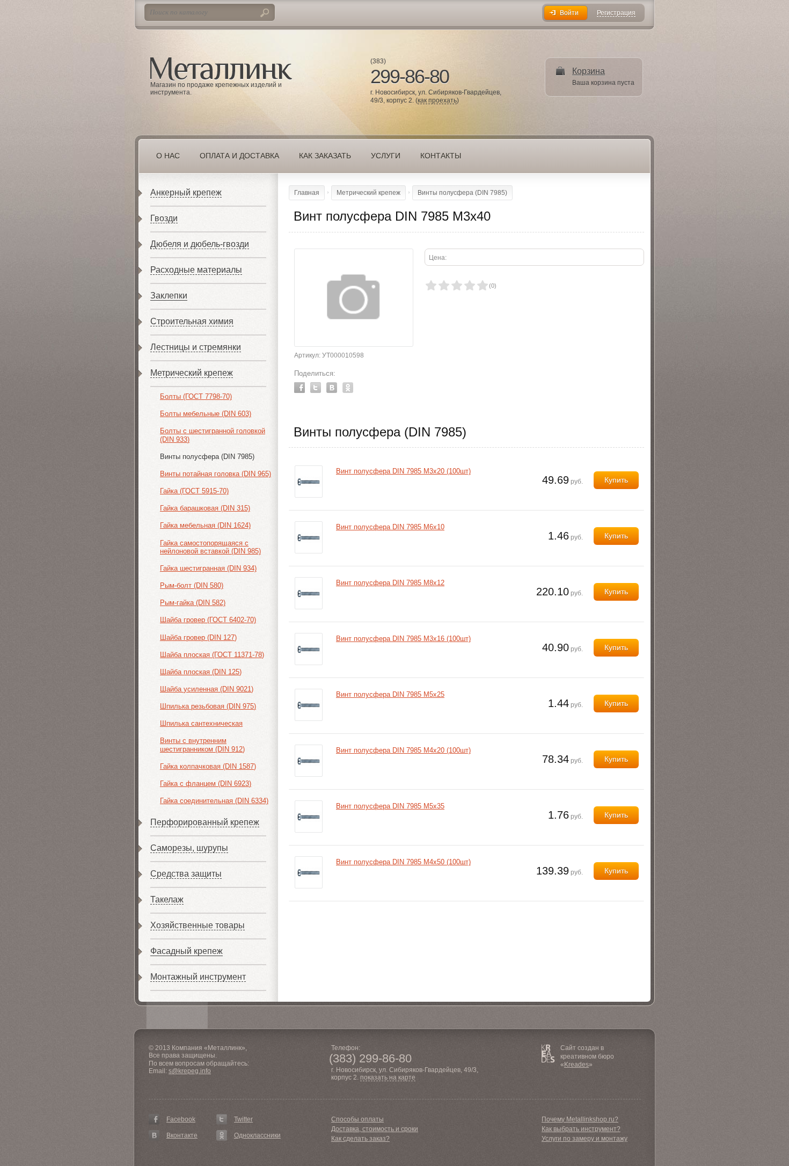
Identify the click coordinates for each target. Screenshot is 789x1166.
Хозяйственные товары (197, 925)
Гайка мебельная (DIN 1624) (205, 525)
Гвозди (164, 218)
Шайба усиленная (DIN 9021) (206, 689)
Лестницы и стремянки (195, 347)
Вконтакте (182, 1135)
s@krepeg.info (190, 1071)
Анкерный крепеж (186, 192)
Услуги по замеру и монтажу (584, 1138)
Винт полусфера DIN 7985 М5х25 (390, 694)
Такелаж (167, 899)
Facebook (299, 387)
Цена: (438, 257)
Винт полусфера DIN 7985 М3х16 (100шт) (403, 639)
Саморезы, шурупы (189, 847)
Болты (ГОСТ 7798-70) (196, 396)
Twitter (315, 387)
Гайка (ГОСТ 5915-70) (194, 491)
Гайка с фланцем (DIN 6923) (205, 783)
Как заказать (325, 155)
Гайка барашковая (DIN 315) (205, 508)
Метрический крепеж (191, 372)
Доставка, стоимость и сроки (374, 1129)
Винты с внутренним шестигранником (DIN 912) (202, 745)
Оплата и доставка (239, 155)
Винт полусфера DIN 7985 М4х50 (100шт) (403, 862)
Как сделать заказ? (360, 1138)
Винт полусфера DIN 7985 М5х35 (390, 806)
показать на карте (387, 1077)
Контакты (440, 155)
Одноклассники (257, 1135)
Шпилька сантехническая (201, 723)
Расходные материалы (196, 269)
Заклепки (168, 295)
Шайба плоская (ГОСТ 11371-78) (212, 655)
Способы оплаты (357, 1119)
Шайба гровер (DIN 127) (198, 637)
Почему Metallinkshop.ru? (580, 1119)
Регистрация (616, 13)
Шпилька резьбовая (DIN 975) (208, 706)
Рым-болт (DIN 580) (191, 585)
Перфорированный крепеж (204, 822)
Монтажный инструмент (198, 976)
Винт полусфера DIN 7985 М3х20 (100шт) (403, 471)
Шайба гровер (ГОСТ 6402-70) (208, 620)
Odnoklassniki (347, 387)
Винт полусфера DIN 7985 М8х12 (390, 583)
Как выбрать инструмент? (581, 1129)
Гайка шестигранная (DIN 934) (208, 568)
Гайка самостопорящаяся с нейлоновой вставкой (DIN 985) (210, 547)
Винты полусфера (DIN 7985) (207, 457)
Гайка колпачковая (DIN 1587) (208, 766)
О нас (168, 155)
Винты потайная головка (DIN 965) (215, 474)
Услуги (385, 155)
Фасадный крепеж (186, 951)
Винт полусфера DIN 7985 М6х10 (390, 527)
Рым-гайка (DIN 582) (192, 603)
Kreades (576, 1064)
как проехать (437, 100)
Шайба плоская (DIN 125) (201, 672)
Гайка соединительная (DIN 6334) (214, 801)
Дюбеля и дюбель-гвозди (199, 244)
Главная (306, 192)
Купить (616, 480)
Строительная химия (191, 321)
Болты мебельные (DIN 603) (205, 414)
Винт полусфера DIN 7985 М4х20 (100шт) (403, 750)
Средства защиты (186, 873)
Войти (569, 13)
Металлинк (221, 69)
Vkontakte (331, 387)
